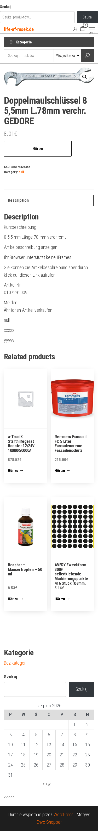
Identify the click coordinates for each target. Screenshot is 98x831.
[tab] (49, 200)
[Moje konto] (75, 29)
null (21, 172)
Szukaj (5, 7)
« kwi (47, 784)
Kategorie (24, 42)
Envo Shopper (49, 822)
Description (18, 200)
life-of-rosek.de (18, 29)
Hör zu (38, 149)
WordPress (63, 814)
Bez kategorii (15, 663)
